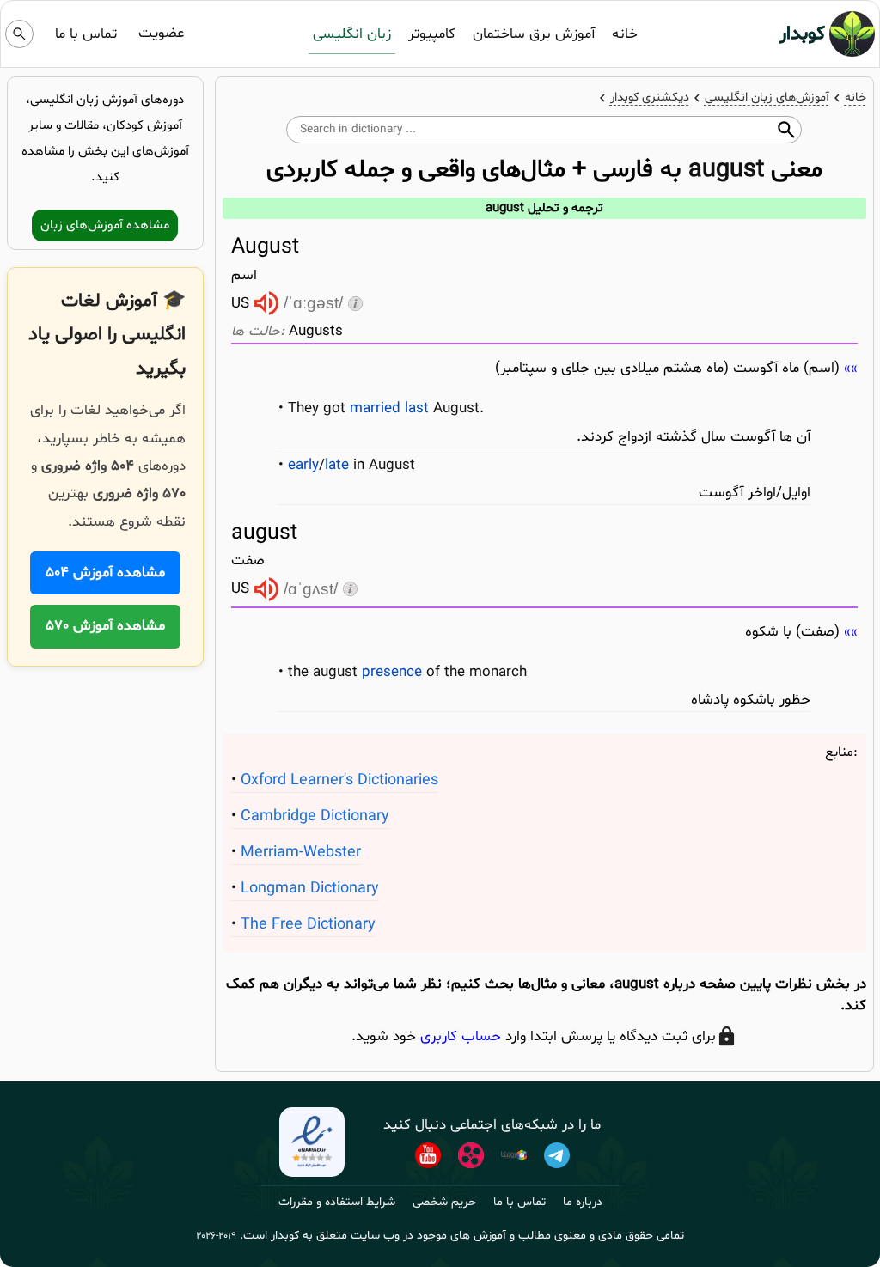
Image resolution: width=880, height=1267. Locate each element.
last (417, 408)
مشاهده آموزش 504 (105, 572)
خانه (625, 34)
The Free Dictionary (308, 924)
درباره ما (582, 1202)
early (303, 465)
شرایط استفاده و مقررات (336, 1202)
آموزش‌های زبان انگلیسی (767, 97)
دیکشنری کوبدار (649, 97)
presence (392, 672)
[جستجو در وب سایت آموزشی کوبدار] (19, 34)
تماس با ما (86, 34)
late (337, 465)
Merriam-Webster (301, 852)
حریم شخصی (444, 1202)
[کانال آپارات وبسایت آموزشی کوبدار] (471, 1155)
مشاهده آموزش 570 (105, 626)
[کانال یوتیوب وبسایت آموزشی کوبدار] (428, 1155)
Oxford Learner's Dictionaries (339, 780)
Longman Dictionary (310, 888)
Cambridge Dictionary (315, 816)
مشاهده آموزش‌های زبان (104, 225)
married (375, 408)
